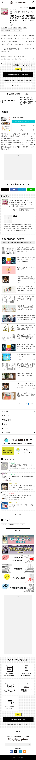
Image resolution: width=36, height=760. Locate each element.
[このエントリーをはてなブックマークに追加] (20, 752)
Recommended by (23, 403)
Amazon (23, 125)
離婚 (25, 27)
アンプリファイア (17, 30)
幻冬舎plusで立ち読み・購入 (23, 121)
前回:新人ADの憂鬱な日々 (8, 101)
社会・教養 (7, 420)
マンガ (6, 428)
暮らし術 (6, 416)
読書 (5, 424)
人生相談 (4, 27)
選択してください (25, 210)
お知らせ (7, 432)
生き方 (6, 411)
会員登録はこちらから (19, 719)
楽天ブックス (23, 130)
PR (34, 282)
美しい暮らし (13, 9)
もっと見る (18, 514)
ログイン (18, 85)
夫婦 (10, 27)
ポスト (32, 7)
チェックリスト (14, 524)
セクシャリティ (6, 30)
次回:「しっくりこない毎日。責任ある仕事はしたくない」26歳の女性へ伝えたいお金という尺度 (26, 101)
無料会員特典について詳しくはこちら (18, 724)
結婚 (15, 27)
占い (23, 524)
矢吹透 (15, 216)
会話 (20, 27)
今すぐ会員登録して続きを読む (18, 74)
